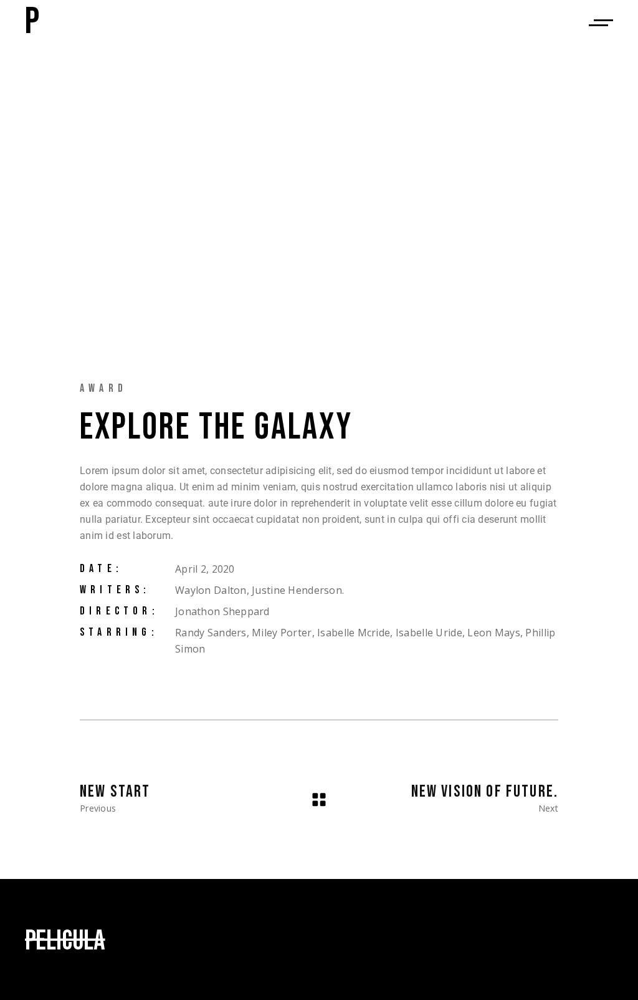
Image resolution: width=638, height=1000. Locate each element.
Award (103, 388)
